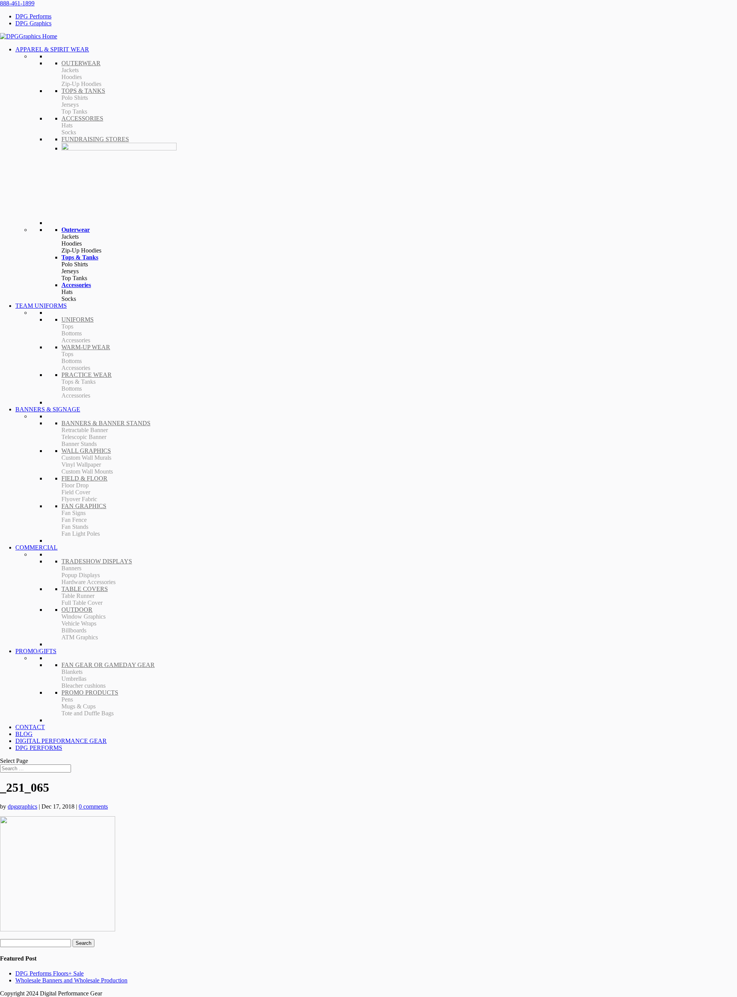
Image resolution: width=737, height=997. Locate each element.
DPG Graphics (33, 23)
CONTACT (30, 727)
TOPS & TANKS (83, 90)
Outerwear (75, 229)
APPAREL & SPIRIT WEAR (52, 49)
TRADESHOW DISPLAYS (96, 561)
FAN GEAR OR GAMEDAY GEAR (108, 665)
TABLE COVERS (84, 589)
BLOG (24, 734)
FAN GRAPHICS (83, 506)
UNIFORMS (77, 319)
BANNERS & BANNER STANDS (105, 423)
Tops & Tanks (79, 257)
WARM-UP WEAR (85, 347)
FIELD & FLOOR (84, 478)
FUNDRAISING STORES (95, 139)
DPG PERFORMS (38, 747)
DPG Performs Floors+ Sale (49, 973)
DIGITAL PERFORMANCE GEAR (61, 741)
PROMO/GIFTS (35, 651)
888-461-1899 (17, 3)
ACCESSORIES (82, 118)
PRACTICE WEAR (86, 374)
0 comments (93, 806)
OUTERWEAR (81, 63)
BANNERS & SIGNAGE (47, 409)
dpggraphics (22, 806)
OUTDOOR (77, 609)
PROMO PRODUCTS (89, 692)
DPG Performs (33, 16)
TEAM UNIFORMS (41, 305)
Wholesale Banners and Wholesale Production (71, 980)
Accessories (76, 285)
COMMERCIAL (36, 547)
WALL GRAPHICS (86, 450)
